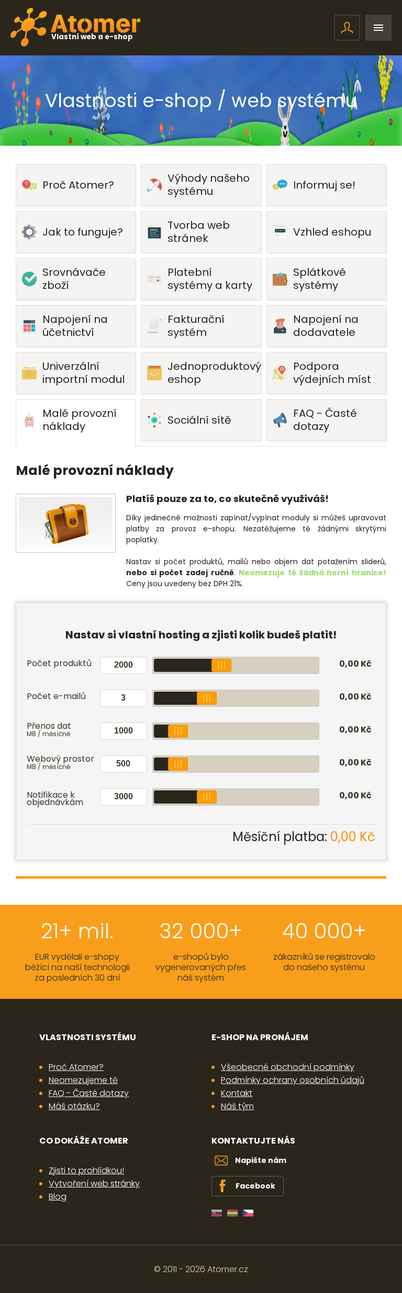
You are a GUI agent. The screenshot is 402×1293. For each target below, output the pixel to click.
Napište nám (260, 1160)
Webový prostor (60, 763)
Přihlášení (347, 28)
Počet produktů (59, 663)
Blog (57, 1197)
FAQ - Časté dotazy (89, 1093)
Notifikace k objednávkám (55, 798)
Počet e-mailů (56, 696)
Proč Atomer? (76, 1067)
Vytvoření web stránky (94, 1184)
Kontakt (236, 1093)
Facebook (255, 1186)
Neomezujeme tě (83, 1080)
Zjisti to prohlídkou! (86, 1170)
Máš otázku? (74, 1106)
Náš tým (237, 1106)
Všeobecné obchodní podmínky (287, 1067)
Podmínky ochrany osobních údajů (292, 1080)
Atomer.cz (227, 1269)
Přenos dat (49, 730)
